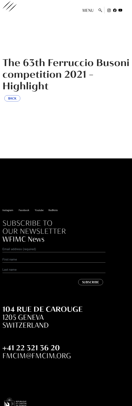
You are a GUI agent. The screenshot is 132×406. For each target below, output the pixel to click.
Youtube (120, 10)
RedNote (53, 210)
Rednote (126, 10)
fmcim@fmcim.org (36, 355)
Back (12, 98)
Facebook (115, 10)
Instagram (109, 10)
